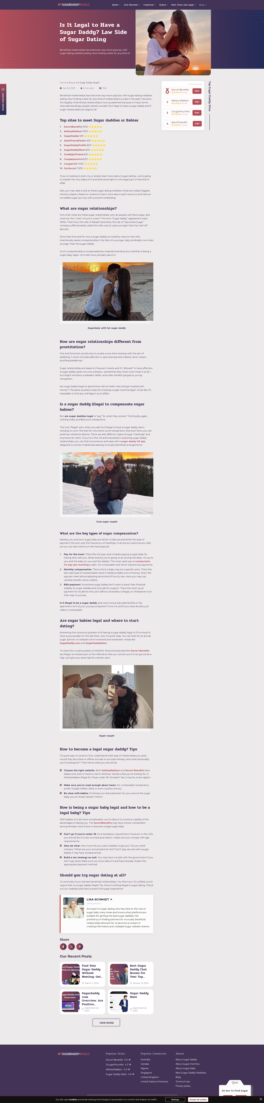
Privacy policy (183, 1086)
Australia (145, 1059)
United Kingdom (150, 1077)
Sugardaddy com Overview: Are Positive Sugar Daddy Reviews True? (92, 998)
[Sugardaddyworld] (73, 4)
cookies (73, 1099)
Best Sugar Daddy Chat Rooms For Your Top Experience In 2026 (140, 971)
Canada (145, 1064)
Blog (201, 4)
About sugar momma (187, 1064)
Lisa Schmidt (98, 899)
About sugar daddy (186, 1059)
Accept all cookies (198, 1099)
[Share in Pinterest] (79, 946)
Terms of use (183, 1081)
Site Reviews (131, 4)
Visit (197, 91)
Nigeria (144, 1068)
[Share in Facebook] (63, 946)
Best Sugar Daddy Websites (191, 1072)
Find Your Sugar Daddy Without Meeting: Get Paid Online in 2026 (91, 971)
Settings (175, 1099)
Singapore (146, 1072)
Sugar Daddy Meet (139, 995)
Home (63, 82)
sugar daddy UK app (133, 441)
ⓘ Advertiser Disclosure (195, 84)
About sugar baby (186, 1068)
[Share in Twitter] (71, 946)
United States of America (154, 1081)
